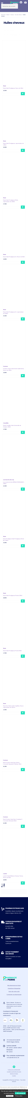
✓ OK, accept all (20, 1093)
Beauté (8, 14)
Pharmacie (3, 14)
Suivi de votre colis (14, 991)
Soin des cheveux (18, 14)
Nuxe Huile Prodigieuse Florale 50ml (12, 650)
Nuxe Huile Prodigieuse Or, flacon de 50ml (14, 256)
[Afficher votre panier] (25, 2)
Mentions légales (14, 1073)
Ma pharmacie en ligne (14, 985)
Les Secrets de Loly (8, 480)
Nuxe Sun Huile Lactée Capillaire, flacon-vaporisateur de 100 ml (13, 706)
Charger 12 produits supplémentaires (14, 891)
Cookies (14, 1075)
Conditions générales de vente (14, 1071)
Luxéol (5, 873)
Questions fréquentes (14, 988)
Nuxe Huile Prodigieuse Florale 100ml (12, 595)
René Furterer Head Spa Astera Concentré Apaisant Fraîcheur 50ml (12, 763)
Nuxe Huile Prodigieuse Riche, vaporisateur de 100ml (10, 200)
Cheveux (12, 14)
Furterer (5, 366)
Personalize (10, 1096)
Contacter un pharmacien (14, 994)
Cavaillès (5, 423)
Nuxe (4, 86)
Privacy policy (18, 1096)
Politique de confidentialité (14, 1069)
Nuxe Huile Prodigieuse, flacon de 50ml (13, 88)
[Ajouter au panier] (23, 93)
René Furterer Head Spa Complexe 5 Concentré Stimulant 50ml (12, 820)
